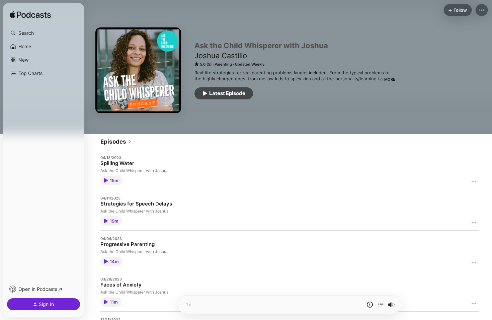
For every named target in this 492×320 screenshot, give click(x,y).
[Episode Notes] (370, 304)
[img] (30, 15)
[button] (43, 33)
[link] (116, 141)
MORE (389, 79)
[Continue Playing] (381, 304)
